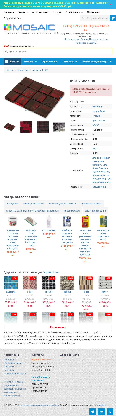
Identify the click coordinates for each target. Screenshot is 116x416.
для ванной (98, 157)
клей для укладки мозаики (62, 203)
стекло (96, 115)
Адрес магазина (40, 12)
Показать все (58, 327)
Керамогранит (50, 61)
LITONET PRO (49, 230)
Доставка (9, 12)
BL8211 (67, 292)
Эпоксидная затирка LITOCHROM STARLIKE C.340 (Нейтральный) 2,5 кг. (12, 239)
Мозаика (29, 61)
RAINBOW (10, 292)
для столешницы (101, 181)
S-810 (86, 292)
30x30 (95, 125)
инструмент (12, 203)
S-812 (30, 292)
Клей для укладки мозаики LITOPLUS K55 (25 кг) (67, 236)
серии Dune (98, 111)
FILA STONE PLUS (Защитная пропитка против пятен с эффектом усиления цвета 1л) (85, 242)
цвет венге (98, 120)
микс (95, 148)
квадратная (99, 186)
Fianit (105, 292)
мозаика (97, 106)
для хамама (99, 174)
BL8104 (48, 292)
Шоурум (57, 12)
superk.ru (101, 405)
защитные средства (95, 210)
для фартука (104, 178)
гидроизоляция (72, 210)
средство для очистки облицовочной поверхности (32, 210)
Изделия (69, 61)
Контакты (23, 12)
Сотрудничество (12, 18)
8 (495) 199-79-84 (75, 26)
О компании (93, 12)
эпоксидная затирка (33, 203)
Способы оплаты (74, 12)
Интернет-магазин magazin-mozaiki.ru (39, 405)
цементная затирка (91, 203)
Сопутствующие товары (96, 61)
